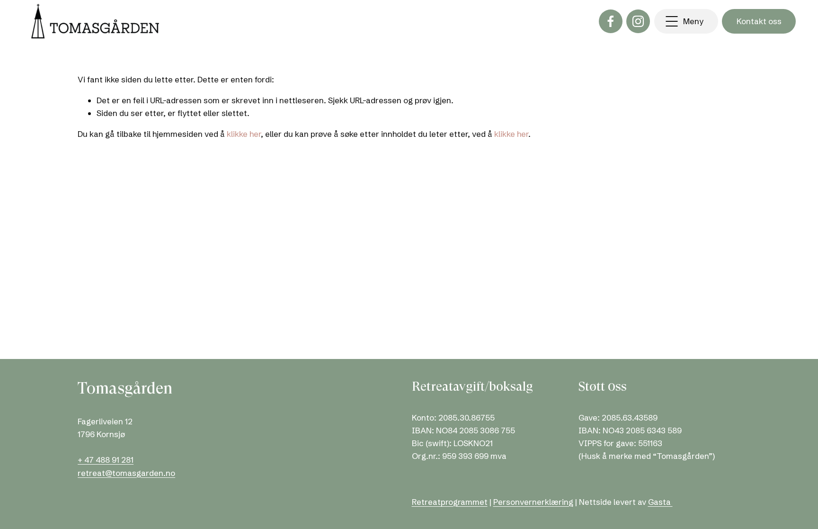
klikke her (244, 134)
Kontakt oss (759, 21)
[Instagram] (638, 21)
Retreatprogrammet (450, 502)
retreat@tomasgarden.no (126, 473)
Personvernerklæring (533, 502)
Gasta (660, 502)
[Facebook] (610, 21)
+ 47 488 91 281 (105, 460)
